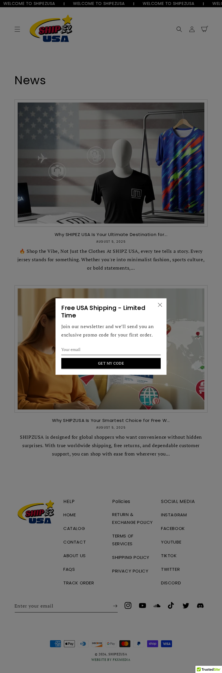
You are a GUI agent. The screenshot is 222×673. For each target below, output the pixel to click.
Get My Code (111, 363)
